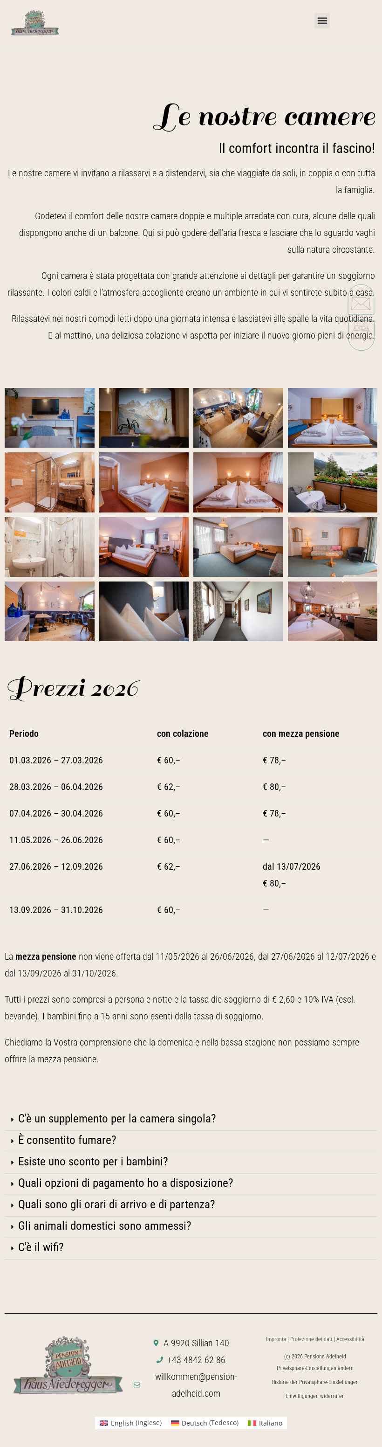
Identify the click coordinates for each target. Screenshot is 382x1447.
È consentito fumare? (67, 1140)
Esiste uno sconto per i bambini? (93, 1161)
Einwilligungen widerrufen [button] (315, 1396)
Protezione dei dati (311, 1339)
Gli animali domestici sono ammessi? (104, 1225)
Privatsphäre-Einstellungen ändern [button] (315, 1368)
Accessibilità (350, 1339)
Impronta (276, 1339)
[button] (322, 20)
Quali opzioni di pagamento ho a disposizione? (125, 1183)
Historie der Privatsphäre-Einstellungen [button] (315, 1382)
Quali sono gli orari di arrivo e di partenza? (116, 1204)
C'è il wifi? (41, 1247)
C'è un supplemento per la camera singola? (117, 1118)
